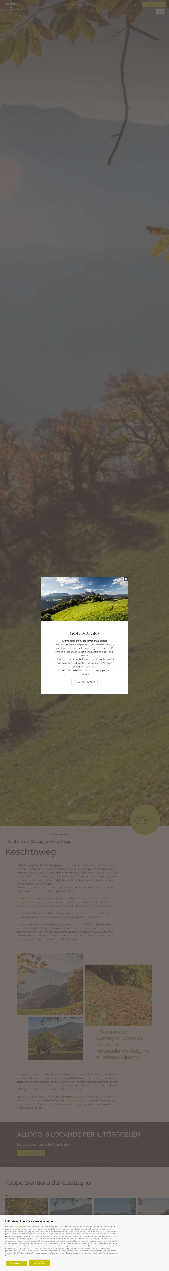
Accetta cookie (16, 1263)
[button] (162, 1221)
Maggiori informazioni (39, 1263)
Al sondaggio (86, 682)
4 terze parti (17, 1227)
